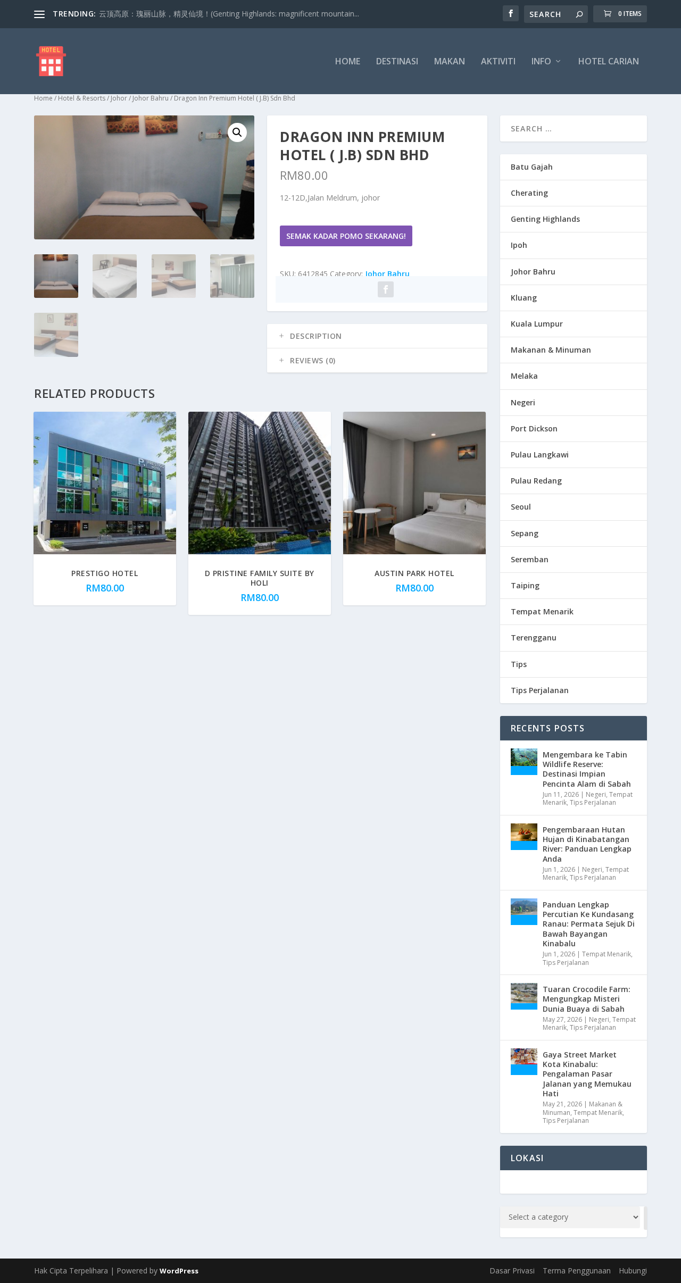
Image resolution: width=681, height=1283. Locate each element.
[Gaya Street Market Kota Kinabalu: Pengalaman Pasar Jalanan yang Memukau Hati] (524, 1061)
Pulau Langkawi (540, 454)
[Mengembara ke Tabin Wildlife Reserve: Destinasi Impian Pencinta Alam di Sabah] (524, 761)
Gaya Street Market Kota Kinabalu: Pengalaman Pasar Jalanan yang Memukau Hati (587, 1073)
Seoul (521, 507)
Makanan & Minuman (551, 350)
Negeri (523, 402)
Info (541, 62)
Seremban (530, 559)
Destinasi (397, 62)
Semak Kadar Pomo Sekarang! (346, 236)
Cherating (529, 193)
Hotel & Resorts (81, 98)
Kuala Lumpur (537, 324)
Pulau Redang (536, 481)
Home (347, 62)
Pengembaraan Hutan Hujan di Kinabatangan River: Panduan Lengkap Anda (587, 844)
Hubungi (633, 1270)
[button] (237, 132)
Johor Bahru (150, 98)
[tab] (377, 336)
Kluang (524, 298)
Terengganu (534, 637)
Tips (519, 664)
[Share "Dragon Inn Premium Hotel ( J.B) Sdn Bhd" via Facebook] (386, 289)
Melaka (524, 376)
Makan (449, 62)
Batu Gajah (532, 167)
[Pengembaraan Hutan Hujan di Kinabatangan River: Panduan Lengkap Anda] (524, 836)
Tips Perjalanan (540, 690)
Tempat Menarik (542, 611)
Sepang (524, 533)
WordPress (179, 1271)
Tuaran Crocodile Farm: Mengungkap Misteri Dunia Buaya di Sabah (586, 998)
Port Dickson (534, 428)
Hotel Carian (608, 62)
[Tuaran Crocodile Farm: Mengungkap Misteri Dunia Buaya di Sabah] (524, 996)
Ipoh (519, 245)
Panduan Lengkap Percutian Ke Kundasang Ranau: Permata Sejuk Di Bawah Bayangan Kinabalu (589, 923)
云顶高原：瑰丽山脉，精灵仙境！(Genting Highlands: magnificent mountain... (229, 14)
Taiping (525, 585)
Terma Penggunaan (577, 1270)
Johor (119, 98)
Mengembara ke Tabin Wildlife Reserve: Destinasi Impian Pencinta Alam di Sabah (587, 769)
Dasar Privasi (512, 1270)
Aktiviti (498, 62)
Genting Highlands (545, 219)
